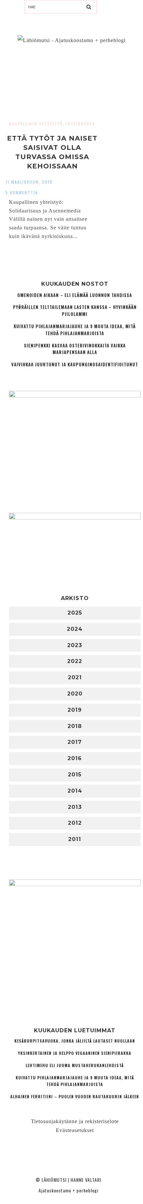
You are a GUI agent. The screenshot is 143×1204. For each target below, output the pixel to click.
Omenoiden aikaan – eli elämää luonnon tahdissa (74, 295)
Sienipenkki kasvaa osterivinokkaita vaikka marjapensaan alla (75, 349)
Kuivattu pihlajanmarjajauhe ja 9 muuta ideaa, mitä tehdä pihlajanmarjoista (75, 329)
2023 (74, 645)
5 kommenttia (22, 192)
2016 (75, 758)
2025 (75, 613)
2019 (75, 710)
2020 (74, 694)
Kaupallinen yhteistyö (36, 123)
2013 (75, 807)
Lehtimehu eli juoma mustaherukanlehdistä (75, 1065)
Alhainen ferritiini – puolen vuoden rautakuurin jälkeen (74, 1096)
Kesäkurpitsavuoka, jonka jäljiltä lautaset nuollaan (74, 1041)
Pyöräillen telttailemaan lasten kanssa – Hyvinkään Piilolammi (75, 310)
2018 (75, 726)
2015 (74, 774)
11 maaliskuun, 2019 (29, 182)
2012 (75, 823)
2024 (74, 629)
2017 (75, 742)
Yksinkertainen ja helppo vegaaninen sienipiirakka (74, 1053)
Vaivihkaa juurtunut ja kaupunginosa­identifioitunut (74, 364)
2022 (74, 661)
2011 (74, 839)
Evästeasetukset (75, 1130)
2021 (75, 677)
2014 (75, 791)
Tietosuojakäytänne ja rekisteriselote (75, 1121)
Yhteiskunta (80, 123)
